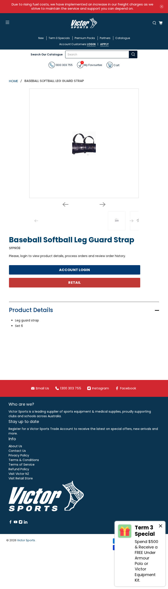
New (41, 38)
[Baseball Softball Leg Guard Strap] (84, 143)
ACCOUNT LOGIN (74, 269)
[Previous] (65, 204)
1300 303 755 (64, 65)
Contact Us (17, 451)
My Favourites (91, 64)
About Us (15, 446)
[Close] (160, 526)
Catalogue (122, 38)
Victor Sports (26, 540)
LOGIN (91, 44)
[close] (161, 6)
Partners (105, 38)
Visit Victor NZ (19, 474)
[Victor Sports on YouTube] (16, 523)
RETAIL (74, 282)
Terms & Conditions (24, 460)
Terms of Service (22, 464)
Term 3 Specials (59, 38)
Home (13, 81)
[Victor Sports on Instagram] (21, 523)
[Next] (102, 204)
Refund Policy (19, 469)
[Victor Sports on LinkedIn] (26, 523)
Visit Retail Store (21, 478)
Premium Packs (85, 38)
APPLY (104, 44)
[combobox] (97, 54)
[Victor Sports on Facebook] (10, 523)
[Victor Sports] (84, 23)
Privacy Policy (19, 455)
